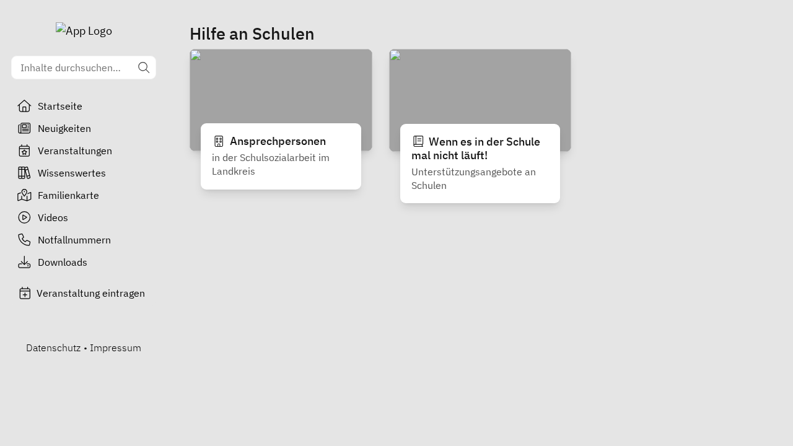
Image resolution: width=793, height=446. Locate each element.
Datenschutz (53, 347)
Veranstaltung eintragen (91, 293)
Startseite (60, 106)
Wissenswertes (72, 173)
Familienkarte (68, 195)
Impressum (115, 347)
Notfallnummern (74, 240)
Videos (53, 217)
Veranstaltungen (75, 150)
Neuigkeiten (64, 128)
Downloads (62, 262)
